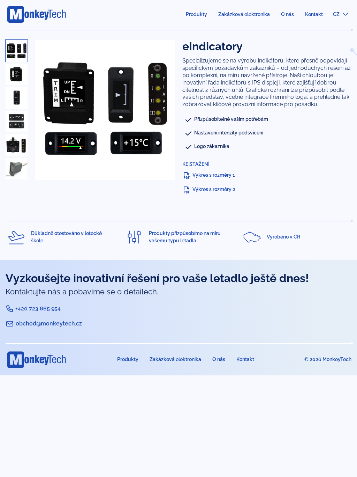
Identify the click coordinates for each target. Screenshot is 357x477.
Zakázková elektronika (244, 14)
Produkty (196, 14)
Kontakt (314, 14)
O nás (287, 14)
